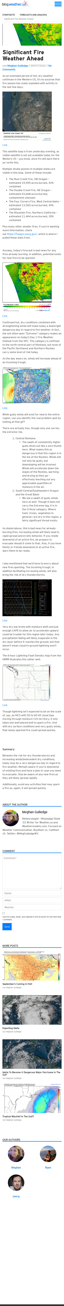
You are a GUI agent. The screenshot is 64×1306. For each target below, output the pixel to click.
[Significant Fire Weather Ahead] (32, 35)
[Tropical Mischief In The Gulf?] (32, 1098)
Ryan (48, 1167)
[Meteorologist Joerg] (16, 1182)
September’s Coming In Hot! (17, 984)
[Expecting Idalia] (32, 1010)
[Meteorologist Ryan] (48, 1153)
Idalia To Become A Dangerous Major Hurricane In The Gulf (31, 1073)
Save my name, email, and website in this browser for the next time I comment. (31, 918)
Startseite (8, 15)
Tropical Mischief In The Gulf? (18, 1116)
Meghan (16, 1167)
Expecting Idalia (10, 1028)
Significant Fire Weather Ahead (23, 55)
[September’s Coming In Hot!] (32, 965)
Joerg (16, 1196)
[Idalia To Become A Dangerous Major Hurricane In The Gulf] (32, 1054)
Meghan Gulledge (17, 65)
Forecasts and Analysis (33, 15)
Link (4, 145)
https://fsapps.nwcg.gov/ (22, 234)
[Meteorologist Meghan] (16, 1153)
